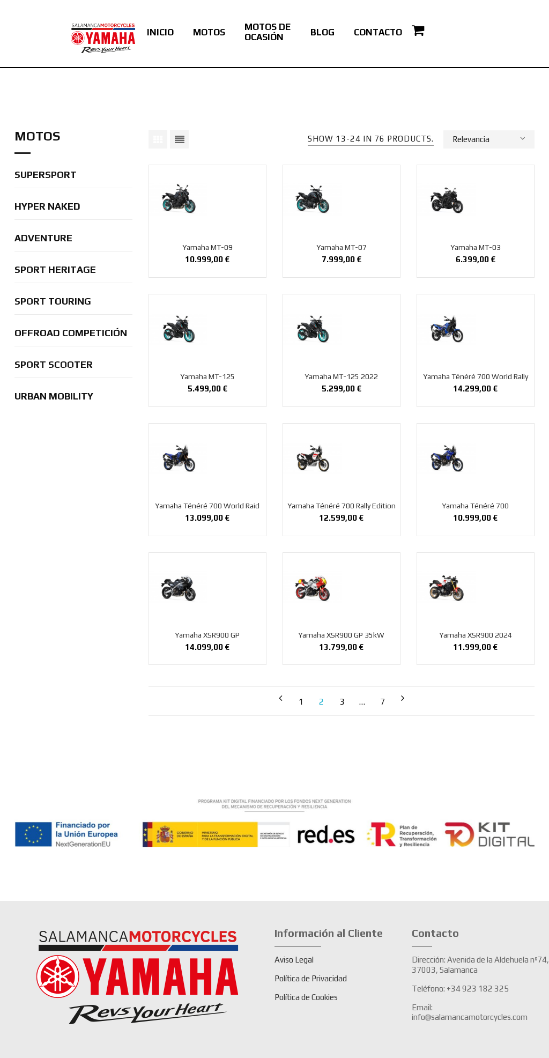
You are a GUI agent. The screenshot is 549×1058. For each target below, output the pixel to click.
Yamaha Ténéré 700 (475, 505)
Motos (37, 136)
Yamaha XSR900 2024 (475, 635)
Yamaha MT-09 (207, 247)
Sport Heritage (55, 270)
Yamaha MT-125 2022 (341, 376)
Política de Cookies (306, 997)
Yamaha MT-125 (207, 376)
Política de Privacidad (310, 978)
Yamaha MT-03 (475, 247)
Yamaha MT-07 (341, 247)
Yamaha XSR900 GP (207, 635)
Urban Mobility (53, 396)
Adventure (43, 238)
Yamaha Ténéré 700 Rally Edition (341, 505)
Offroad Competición (70, 333)
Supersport (45, 175)
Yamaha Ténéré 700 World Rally (475, 376)
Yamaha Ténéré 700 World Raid (207, 505)
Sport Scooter (53, 365)
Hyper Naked (47, 207)
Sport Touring (52, 302)
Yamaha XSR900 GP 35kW (341, 635)
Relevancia (470, 139)
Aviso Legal (294, 959)
